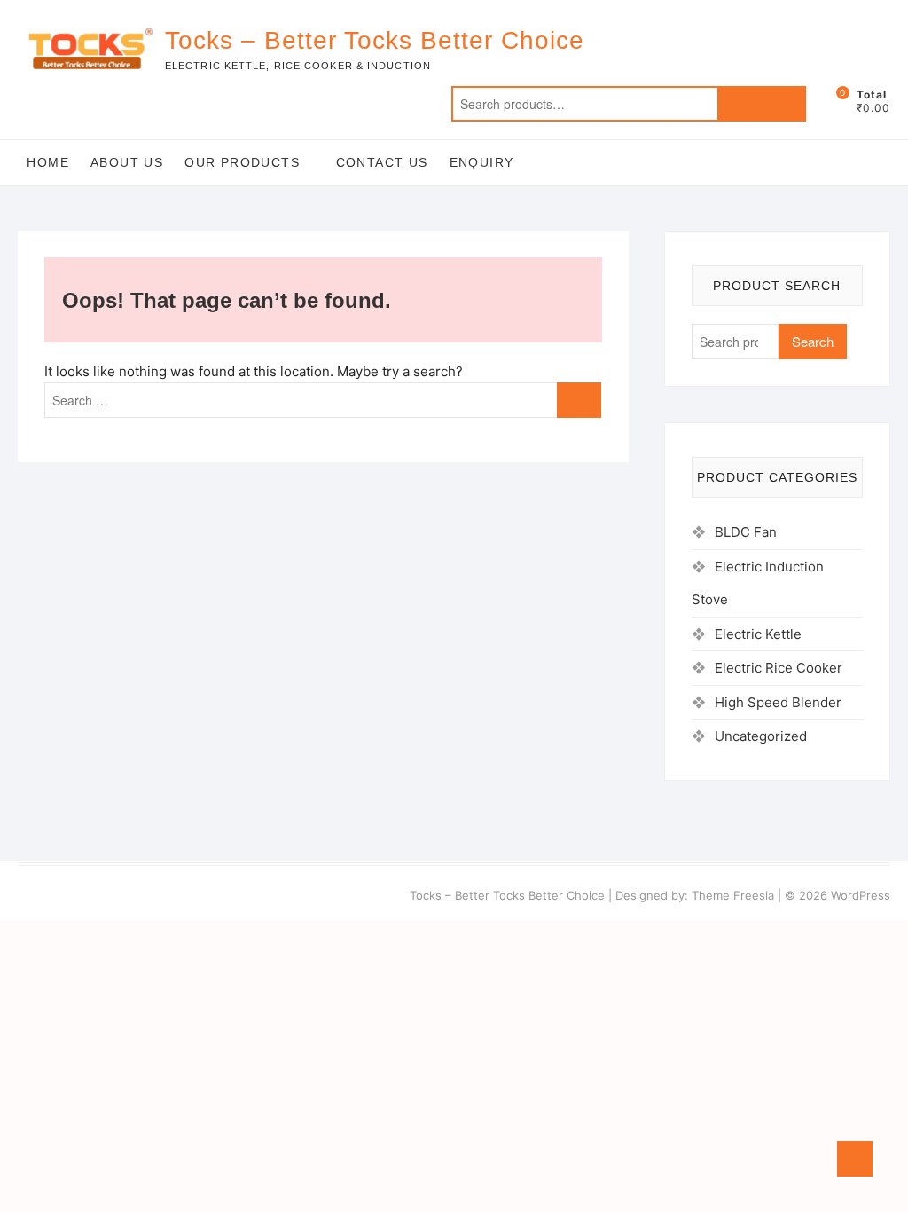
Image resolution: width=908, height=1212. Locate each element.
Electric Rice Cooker (778, 667)
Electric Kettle (758, 634)
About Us (126, 162)
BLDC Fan (746, 531)
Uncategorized (761, 736)
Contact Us (382, 162)
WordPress (860, 895)
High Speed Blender (778, 702)
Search (761, 104)
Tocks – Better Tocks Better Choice (374, 40)
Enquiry (482, 162)
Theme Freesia (733, 895)
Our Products (242, 162)
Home (48, 162)
